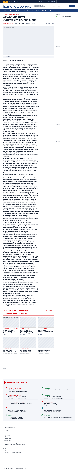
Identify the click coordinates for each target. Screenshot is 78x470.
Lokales (11, 10)
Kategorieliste (8, 450)
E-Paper (5, 1)
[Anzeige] (65, 1)
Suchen (72, 6)
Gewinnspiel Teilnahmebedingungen (13, 452)
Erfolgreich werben (9, 436)
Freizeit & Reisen (41, 10)
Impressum (7, 426)
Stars (32, 10)
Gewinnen (10, 1)
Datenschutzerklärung (10, 427)
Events (50, 10)
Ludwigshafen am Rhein (8, 23)
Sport (18, 10)
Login (6, 453)
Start (5, 10)
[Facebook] (15, 2)
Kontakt (6, 429)
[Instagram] (18, 2)
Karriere (7, 430)
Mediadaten (7, 435)
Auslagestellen (8, 438)
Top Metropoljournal (9, 446)
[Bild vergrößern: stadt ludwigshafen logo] (28, 40)
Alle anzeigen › (50, 310)
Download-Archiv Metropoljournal (12, 443)
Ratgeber (25, 10)
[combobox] (59, 6)
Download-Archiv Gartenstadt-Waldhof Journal (15, 444)
